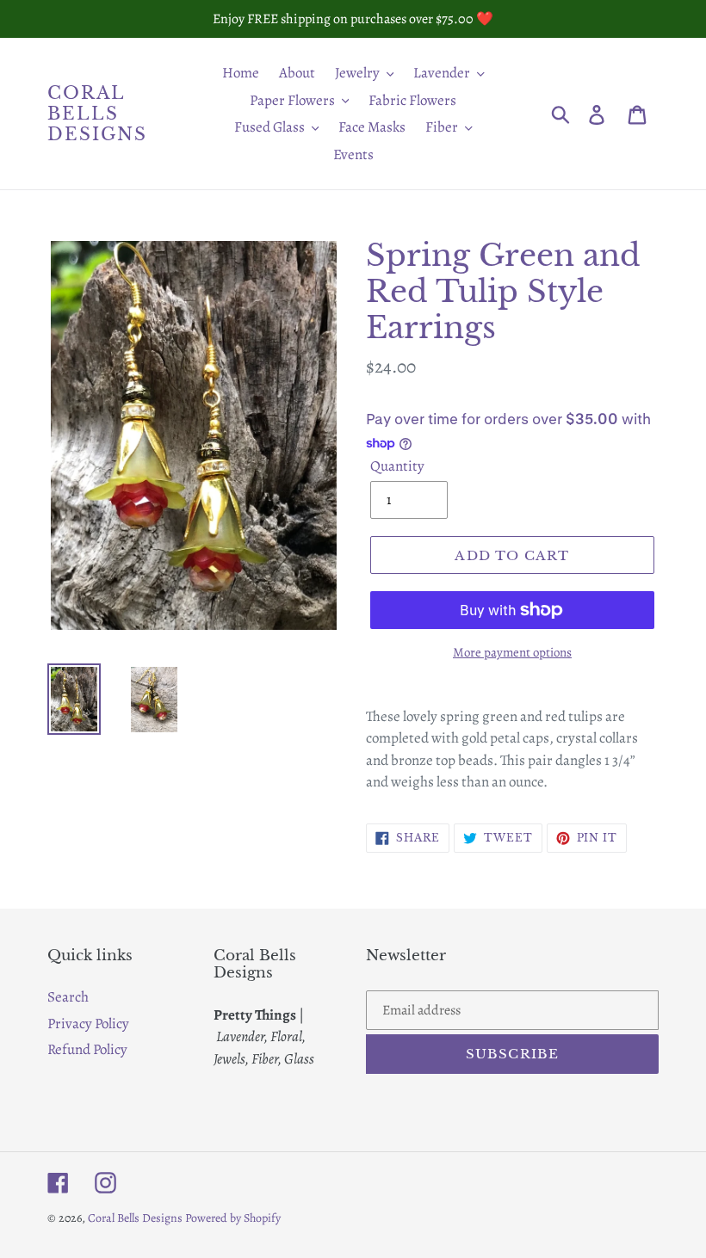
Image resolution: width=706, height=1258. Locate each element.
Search (68, 997)
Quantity (397, 466)
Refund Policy (87, 1049)
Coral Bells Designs (97, 114)
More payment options (512, 652)
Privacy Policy (88, 1023)
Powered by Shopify (233, 1218)
